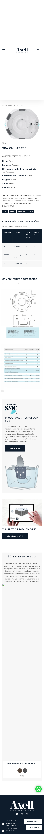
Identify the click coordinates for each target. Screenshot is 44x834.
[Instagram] (22, 814)
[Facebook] (17, 814)
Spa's (10, 106)
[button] (4, 50)
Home (4, 106)
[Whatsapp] (27, 814)
